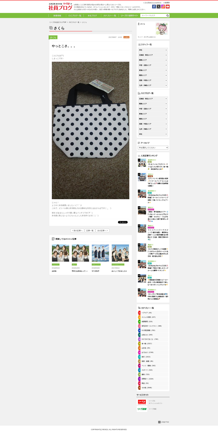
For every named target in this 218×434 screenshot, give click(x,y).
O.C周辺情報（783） (149, 330)
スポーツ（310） (147, 370)
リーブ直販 (152, 409)
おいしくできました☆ (119, 271)
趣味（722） (146, 374)
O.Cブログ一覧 (74, 22)
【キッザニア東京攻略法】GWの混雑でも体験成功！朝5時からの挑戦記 (158, 296)
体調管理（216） (147, 321)
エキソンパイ (96, 264)
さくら (53, 37)
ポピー (74, 264)
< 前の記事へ (77, 231)
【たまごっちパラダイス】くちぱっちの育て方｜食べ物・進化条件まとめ (158, 166)
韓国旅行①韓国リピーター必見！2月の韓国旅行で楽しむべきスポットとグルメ (158, 282)
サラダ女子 (95, 271)
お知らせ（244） (147, 335)
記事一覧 (89, 231)
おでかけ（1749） (148, 352)
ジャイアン (55, 264)
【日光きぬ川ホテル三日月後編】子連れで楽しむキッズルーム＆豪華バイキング (158, 268)
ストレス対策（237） (149, 317)
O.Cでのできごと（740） (150, 339)
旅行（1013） (146, 357)
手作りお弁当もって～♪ (80, 271)
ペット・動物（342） (149, 366)
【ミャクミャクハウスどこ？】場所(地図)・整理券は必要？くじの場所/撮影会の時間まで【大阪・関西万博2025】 (158, 234)
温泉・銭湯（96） (148, 361)
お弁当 (126, 37)
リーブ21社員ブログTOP (57, 22)
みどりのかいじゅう (118, 264)
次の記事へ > (102, 231)
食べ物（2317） (147, 343)
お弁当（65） (146, 348)
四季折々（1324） (148, 379)
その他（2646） (147, 388)
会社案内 (167, 2)
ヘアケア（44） (147, 313)
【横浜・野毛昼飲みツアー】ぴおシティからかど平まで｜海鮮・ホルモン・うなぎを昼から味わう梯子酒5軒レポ (158, 215)
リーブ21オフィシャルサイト (153, 2)
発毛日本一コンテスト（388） (152, 326)
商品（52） (145, 383)
